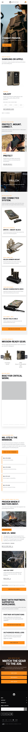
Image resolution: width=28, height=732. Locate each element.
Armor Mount (7, 362)
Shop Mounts (7, 45)
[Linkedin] (8, 714)
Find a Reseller (14, 642)
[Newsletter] (25, 709)
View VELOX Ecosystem (14, 329)
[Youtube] (11, 714)
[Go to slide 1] (2, 356)
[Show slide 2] (7, 50)
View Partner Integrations (14, 624)
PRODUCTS (3, 702)
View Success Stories (14, 589)
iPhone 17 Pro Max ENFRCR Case (20, 364)
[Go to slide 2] (26, 356)
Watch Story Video (6, 546)
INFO (2, 698)
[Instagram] (5, 714)
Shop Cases (14, 673)
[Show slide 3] (10, 50)
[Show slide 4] (13, 50)
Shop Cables (14, 681)
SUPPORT (3, 700)
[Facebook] (2, 714)
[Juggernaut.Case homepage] (14, 695)
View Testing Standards (10, 452)
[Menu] (2, 2)
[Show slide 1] (3, 50)
